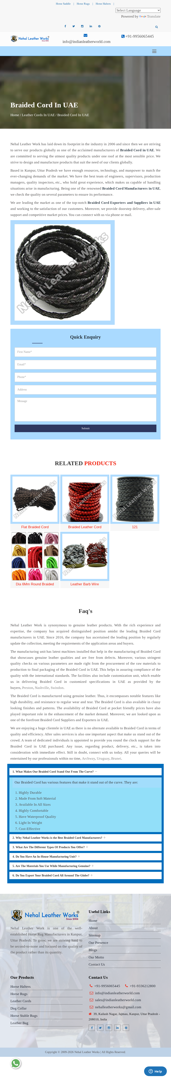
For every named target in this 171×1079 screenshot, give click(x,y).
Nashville (42, 688)
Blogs (93, 950)
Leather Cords (20, 1001)
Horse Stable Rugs (24, 1016)
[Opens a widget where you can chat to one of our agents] (155, 1071)
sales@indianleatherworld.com (118, 1000)
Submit (86, 428)
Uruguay (103, 758)
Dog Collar (18, 1008)
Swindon (57, 688)
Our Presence (98, 943)
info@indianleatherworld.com (87, 41)
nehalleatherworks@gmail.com (118, 1007)
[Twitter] (73, 26)
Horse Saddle (63, 3)
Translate (154, 16)
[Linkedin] (91, 26)
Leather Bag (19, 1023)
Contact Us (97, 964)
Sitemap (95, 935)
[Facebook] (65, 26)
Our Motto (96, 957)
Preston (27, 688)
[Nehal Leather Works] (30, 38)
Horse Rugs (83, 3)
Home (14, 115)
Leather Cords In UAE (38, 115)
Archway (88, 758)
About (93, 928)
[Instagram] (82, 26)
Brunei (116, 758)
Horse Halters (103, 3)
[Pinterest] (99, 26)
